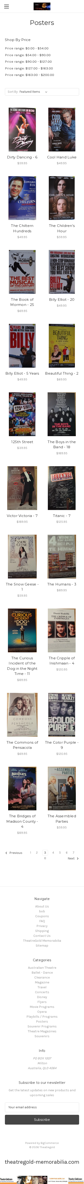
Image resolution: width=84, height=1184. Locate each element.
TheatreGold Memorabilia (42, 941)
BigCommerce (50, 1143)
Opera (42, 1012)
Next (71, 858)
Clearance (42, 977)
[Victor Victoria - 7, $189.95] (22, 488)
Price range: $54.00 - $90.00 (28, 55)
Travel (42, 987)
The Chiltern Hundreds (22, 228)
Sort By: (13, 91)
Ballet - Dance (42, 973)
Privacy (42, 926)
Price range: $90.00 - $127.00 (28, 61)
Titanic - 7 (61, 515)
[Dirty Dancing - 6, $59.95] (22, 129)
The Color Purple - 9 (62, 745)
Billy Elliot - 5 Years (22, 373)
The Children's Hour (62, 228)
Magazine (42, 982)
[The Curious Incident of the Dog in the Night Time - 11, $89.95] (22, 630)
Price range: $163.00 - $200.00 (29, 75)
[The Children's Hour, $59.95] (62, 198)
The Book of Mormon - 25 (22, 302)
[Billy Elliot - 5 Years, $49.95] (22, 346)
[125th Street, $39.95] (22, 414)
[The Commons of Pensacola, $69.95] (22, 715)
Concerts (42, 992)
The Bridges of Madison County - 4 (22, 821)
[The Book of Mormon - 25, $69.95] (22, 272)
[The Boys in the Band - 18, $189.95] (62, 414)
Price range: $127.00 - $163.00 (29, 68)
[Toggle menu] (6, 6)
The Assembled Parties (62, 819)
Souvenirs (42, 1036)
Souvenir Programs (42, 1026)
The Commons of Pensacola (22, 745)
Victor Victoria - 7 (22, 515)
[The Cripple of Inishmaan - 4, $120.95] (62, 630)
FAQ (42, 921)
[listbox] (34, 91)
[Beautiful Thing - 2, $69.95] (62, 346)
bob (42, 911)
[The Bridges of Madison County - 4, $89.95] (22, 789)
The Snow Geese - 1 (22, 587)
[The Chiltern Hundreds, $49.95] (22, 198)
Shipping (42, 931)
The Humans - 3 (62, 584)
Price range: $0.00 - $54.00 (27, 48)
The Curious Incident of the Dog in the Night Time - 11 (22, 666)
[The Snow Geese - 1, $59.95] (22, 556)
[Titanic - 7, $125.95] (62, 488)
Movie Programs (42, 1007)
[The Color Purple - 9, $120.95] (62, 715)
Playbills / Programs (42, 1017)
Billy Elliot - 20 (61, 299)
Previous (15, 853)
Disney (42, 997)
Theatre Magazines (42, 1031)
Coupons (42, 916)
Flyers (42, 1002)
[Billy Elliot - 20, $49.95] (62, 272)
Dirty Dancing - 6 (22, 157)
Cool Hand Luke (62, 157)
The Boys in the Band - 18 (62, 444)
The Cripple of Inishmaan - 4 (62, 661)
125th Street (22, 442)
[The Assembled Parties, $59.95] (62, 789)
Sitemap (42, 946)
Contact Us (42, 936)
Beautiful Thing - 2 (61, 373)
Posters (42, 1021)
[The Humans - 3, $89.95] (62, 556)
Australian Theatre (42, 968)
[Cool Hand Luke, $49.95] (62, 129)
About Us (42, 906)
